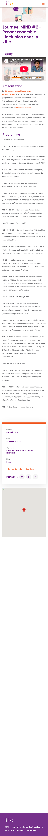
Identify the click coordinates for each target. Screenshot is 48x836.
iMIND (30, 450)
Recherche (11, 453)
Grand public (21, 450)
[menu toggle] (43, 3)
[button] (24, 510)
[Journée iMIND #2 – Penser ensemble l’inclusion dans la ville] (22, 476)
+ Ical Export (30, 469)
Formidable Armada (23, 107)
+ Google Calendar (14, 469)
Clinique (10, 450)
